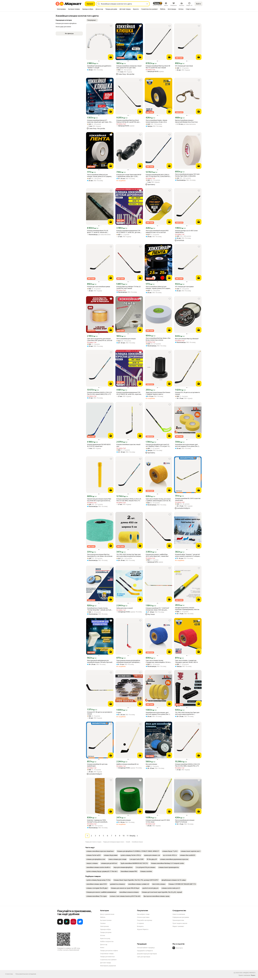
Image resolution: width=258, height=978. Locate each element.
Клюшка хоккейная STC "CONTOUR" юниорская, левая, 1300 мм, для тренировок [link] (157, 609)
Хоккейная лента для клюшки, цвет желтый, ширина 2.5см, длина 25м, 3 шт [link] (157, 713)
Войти (198, 4)
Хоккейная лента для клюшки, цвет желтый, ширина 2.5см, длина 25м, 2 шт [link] (187, 445)
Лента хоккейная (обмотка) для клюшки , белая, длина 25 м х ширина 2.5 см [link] (99, 175)
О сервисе (140, 923)
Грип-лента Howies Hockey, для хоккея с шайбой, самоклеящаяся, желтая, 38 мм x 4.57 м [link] (158, 500)
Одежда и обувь (105, 929)
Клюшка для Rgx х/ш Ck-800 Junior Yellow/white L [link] (186, 231)
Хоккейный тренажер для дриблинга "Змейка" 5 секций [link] (99, 66)
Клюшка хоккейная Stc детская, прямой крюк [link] (97, 765)
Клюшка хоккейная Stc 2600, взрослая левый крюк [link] (187, 499)
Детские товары (105, 962)
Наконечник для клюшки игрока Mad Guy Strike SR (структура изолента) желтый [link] (99, 500)
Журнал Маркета (142, 929)
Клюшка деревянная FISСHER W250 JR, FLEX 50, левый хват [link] (99, 445)
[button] (92, 20)
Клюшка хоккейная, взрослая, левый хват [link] (128, 445)
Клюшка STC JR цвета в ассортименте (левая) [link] (187, 393)
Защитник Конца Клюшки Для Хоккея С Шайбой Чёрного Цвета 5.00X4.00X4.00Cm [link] (158, 393)
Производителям (178, 920)
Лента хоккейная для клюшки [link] (126, 338)
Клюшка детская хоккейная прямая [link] (98, 286)
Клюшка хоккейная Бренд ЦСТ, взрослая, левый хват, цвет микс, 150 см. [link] (99, 121)
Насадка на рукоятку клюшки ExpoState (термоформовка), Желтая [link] (187, 608)
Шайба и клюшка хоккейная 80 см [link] (127, 764)
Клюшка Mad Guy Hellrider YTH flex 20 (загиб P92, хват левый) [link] (128, 287)
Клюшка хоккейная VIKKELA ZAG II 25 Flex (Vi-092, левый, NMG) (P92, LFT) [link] (99, 393)
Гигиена (102, 923)
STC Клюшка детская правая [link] (184, 286)
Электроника (104, 926)
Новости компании (179, 914)
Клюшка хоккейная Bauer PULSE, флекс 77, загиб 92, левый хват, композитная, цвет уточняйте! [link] (97, 231)
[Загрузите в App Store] (60, 924)
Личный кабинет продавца (145, 947)
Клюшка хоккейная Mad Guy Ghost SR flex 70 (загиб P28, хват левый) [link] (158, 66)
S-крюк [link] (118, 712)
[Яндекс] (253, 975)
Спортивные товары (107, 953)
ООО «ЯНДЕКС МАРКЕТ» (247, 972)
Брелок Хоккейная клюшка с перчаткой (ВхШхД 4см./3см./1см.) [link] (186, 121)
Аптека (102, 935)
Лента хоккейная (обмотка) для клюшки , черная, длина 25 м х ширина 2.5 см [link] (158, 287)
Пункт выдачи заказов (180, 923)
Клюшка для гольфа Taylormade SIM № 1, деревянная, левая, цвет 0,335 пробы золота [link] (128, 175)
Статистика (9, 974)
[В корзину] (111, 57)
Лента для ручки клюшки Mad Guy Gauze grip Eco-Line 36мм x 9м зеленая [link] (99, 555)
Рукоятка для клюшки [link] (123, 820)
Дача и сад (103, 944)
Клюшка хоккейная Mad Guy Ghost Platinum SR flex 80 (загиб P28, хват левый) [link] (127, 121)
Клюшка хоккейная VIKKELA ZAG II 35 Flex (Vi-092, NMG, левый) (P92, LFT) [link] (187, 765)
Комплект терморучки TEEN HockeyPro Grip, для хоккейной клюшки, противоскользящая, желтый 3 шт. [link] (99, 821)
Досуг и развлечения (107, 914)
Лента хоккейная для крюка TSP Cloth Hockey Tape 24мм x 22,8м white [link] (187, 175)
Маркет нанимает (178, 926)
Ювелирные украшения (108, 966)
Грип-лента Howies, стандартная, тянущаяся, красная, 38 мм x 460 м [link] (186, 661)
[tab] (61, 9)
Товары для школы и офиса (109, 950)
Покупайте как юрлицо (144, 920)
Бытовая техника (105, 920)
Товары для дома (105, 932)
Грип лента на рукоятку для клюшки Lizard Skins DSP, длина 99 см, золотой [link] (99, 339)
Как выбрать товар (143, 914)
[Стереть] (147, 4)
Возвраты (140, 926)
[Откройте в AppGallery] (73, 924)
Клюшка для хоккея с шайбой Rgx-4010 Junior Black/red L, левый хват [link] (157, 555)
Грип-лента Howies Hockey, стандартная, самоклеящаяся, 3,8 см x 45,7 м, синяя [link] (158, 661)
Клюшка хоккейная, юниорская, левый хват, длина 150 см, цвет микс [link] (128, 66)
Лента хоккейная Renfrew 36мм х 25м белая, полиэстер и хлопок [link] (158, 339)
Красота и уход (105, 938)
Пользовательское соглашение (26, 974)
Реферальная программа (181, 917)
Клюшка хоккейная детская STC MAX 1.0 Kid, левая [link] (158, 821)
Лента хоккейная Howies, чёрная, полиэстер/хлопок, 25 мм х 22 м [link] (156, 121)
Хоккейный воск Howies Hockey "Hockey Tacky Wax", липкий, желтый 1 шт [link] (99, 609)
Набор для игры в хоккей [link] (124, 608)
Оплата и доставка (143, 917)
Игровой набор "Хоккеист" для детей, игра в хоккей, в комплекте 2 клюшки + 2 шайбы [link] (188, 555)
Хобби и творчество (106, 941)
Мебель (102, 917)
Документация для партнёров (147, 953)
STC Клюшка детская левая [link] (184, 66)
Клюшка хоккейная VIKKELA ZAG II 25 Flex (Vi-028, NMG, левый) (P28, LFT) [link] (128, 499)
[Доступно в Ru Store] (80, 924)
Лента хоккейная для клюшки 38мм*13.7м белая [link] (184, 821)
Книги (102, 947)
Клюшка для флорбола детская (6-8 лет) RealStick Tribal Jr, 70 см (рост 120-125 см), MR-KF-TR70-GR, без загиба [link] (158, 445)
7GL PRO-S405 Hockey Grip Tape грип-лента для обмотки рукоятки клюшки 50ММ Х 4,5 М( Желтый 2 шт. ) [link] (128, 555)
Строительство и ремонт (108, 959)
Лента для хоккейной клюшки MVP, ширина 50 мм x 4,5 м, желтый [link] (157, 231)
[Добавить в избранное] (111, 26)
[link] (100, 851)
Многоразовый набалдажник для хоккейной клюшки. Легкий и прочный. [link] (99, 661)
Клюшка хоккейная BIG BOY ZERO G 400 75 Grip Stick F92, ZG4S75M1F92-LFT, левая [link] (158, 175)
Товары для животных (107, 956)
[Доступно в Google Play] (67, 924)
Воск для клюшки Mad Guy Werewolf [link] (186, 338)
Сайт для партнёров (143, 957)
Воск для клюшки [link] (151, 764)
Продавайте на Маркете (145, 950)
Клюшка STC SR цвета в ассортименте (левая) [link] (99, 713)
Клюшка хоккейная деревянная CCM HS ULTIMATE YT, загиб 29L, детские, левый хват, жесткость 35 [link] (128, 231)
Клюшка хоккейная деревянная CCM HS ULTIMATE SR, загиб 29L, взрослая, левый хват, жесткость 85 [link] (128, 393)
